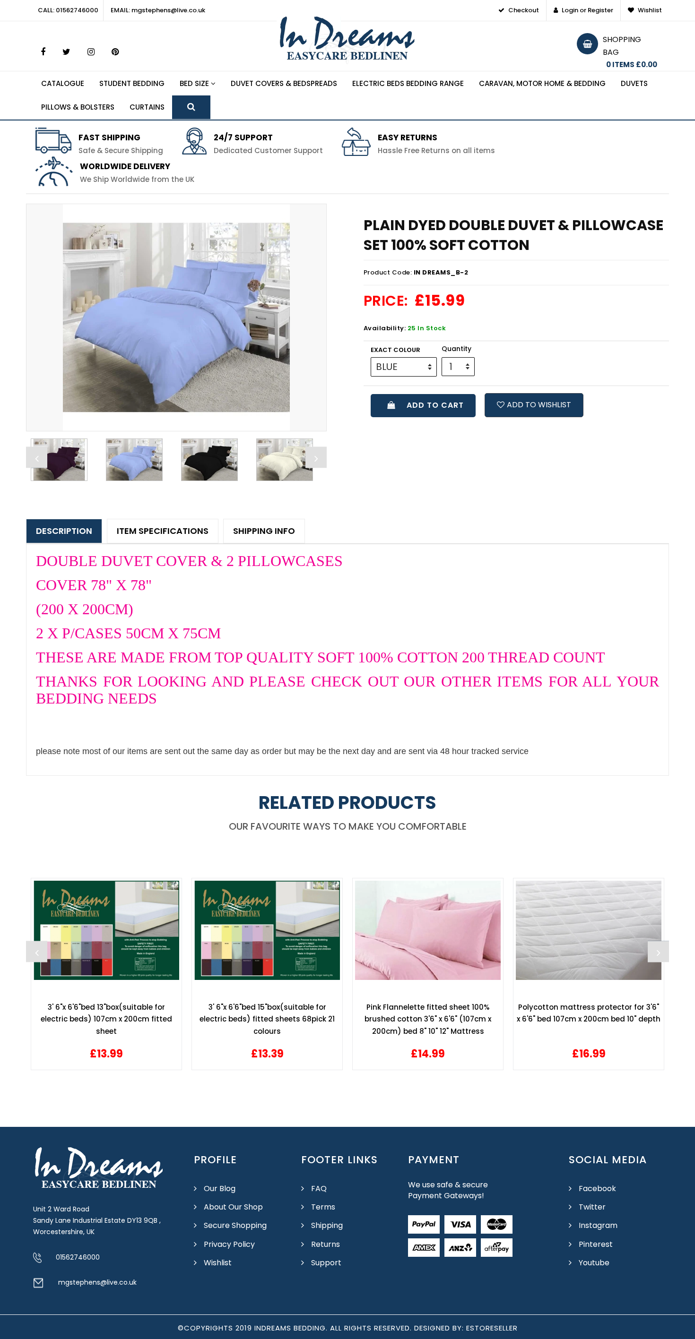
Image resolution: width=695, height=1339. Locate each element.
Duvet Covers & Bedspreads (284, 83)
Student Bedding (132, 83)
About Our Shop (233, 1207)
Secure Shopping (235, 1225)
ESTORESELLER (492, 1328)
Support (326, 1262)
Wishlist (218, 1262)
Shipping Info (264, 531)
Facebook (597, 1188)
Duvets (634, 83)
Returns (325, 1244)
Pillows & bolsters (77, 107)
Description (64, 531)
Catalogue (62, 83)
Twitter (592, 1207)
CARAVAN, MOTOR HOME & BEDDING (542, 83)
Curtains (147, 107)
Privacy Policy (229, 1244)
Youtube (594, 1262)
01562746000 (78, 1257)
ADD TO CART (433, 405)
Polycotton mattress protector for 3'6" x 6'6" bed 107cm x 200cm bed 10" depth (588, 1013)
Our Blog (219, 1188)
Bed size (195, 83)
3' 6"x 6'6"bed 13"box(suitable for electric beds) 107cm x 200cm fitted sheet (106, 1019)
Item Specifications (162, 531)
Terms (323, 1207)
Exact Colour (395, 349)
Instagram (598, 1225)
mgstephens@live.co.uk (97, 1282)
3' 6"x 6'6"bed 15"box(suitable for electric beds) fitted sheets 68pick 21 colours (267, 1019)
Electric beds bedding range (408, 83)
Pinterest (596, 1244)
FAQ (319, 1188)
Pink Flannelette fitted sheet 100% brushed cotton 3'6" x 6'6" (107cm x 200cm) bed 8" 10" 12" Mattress (428, 1019)
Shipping (327, 1225)
